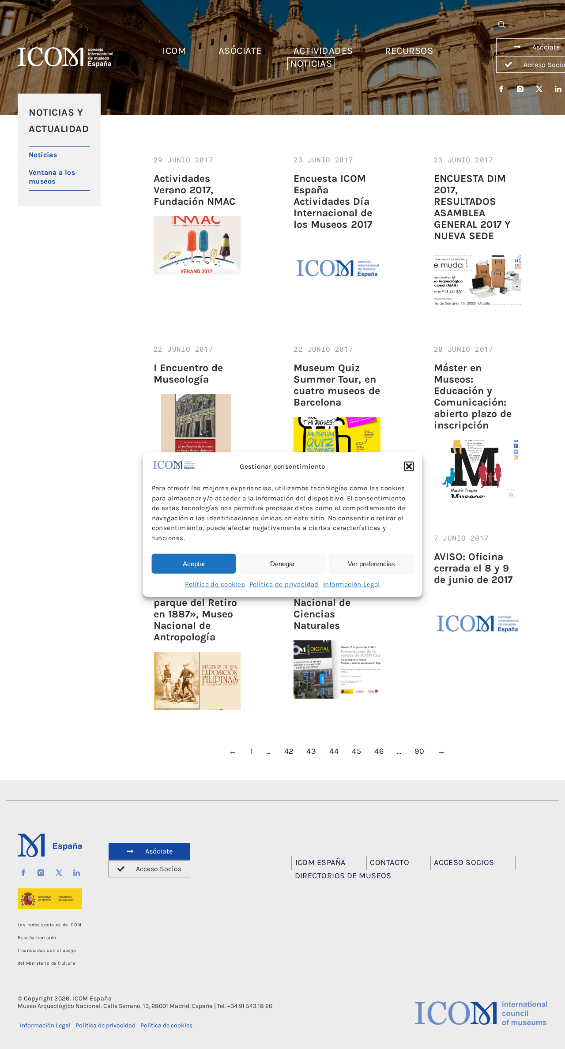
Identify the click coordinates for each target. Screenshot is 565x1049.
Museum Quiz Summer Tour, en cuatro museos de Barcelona (337, 385)
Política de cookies (215, 584)
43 (311, 751)
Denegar (282, 563)
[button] (409, 466)
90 (419, 751)
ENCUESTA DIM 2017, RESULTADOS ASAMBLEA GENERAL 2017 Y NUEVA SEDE (472, 207)
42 (289, 751)
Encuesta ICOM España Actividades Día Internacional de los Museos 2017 (333, 201)
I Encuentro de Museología (188, 373)
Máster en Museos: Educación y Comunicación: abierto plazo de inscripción (473, 396)
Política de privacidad (284, 584)
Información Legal (351, 584)
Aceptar (194, 563)
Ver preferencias (371, 563)
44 (334, 751)
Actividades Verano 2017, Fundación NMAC (195, 190)
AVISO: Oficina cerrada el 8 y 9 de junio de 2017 (473, 568)
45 (356, 751)
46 (379, 751)
